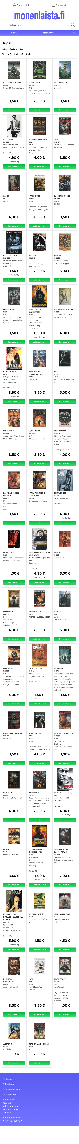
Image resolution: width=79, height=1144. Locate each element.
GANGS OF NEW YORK (38, 139)
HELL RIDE (58, 255)
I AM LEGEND (8, 612)
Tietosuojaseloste (11, 1089)
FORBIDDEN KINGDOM (63, 309)
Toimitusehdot (10, 1094)
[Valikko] (74, 33)
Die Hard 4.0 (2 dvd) (63, 793)
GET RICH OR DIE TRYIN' (12, 83)
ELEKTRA (58, 552)
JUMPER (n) (8, 1044)
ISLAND (6, 849)
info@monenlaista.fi (13, 1117)
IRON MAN (7, 793)
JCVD (31, 979)
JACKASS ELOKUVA (62, 914)
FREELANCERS (9, 309)
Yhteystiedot (9, 1084)
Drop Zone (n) (35, 668)
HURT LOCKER (34, 431)
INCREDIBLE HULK (36, 733)
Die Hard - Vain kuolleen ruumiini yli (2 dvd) (13, 917)
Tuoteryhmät (47, 32)
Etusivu (13, 32)
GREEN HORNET (35, 83)
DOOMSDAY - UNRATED (12, 733)
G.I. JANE (32, 255)
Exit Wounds (60, 493)
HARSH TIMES (34, 196)
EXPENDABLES (60, 431)
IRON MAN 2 (34, 793)
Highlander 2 (9, 371)
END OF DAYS (8, 552)
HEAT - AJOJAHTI (10, 255)
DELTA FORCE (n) (36, 914)
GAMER (6, 196)
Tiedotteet (8, 1079)
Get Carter (8, 139)
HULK (56, 371)
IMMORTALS (8, 668)
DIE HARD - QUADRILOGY (64, 733)
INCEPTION (58, 668)
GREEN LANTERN (61, 83)
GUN (56, 139)
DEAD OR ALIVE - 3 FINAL (39, 1044)
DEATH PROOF (60, 979)
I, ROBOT (57, 612)
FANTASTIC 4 (8, 431)
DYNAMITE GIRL (35, 612)
